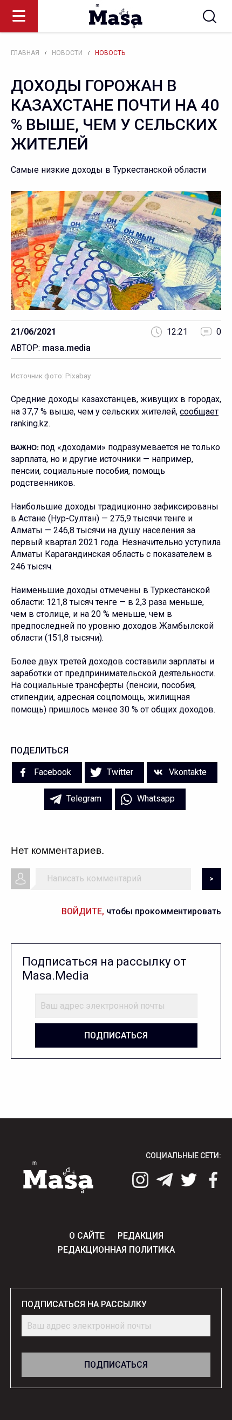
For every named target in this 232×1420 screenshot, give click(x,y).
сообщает (199, 411)
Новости (67, 53)
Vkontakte (187, 772)
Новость (110, 53)
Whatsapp (155, 798)
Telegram (82, 798)
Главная (25, 53)
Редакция (140, 1236)
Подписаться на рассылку (84, 1304)
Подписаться (116, 1035)
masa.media (66, 348)
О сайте (87, 1236)
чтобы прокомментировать (141, 911)
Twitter (119, 772)
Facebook (51, 772)
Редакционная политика (116, 1250)
